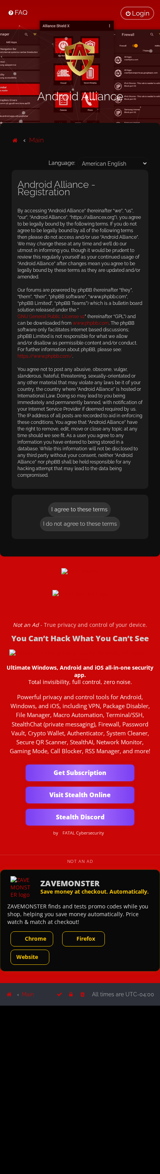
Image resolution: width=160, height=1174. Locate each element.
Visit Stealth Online (80, 795)
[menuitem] (18, 12)
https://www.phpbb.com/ (44, 356)
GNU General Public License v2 (51, 316)
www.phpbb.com (91, 323)
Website (27, 957)
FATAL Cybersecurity (83, 833)
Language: (62, 163)
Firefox (86, 938)
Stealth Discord (80, 817)
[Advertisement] (80, 1089)
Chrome (35, 938)
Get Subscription (80, 772)
